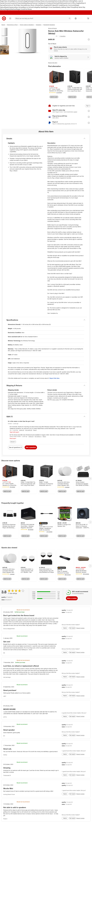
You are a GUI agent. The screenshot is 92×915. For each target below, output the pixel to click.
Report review (80, 628)
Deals (6, 7)
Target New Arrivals (6, 1)
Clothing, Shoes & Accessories (44, 1)
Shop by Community (68, 5)
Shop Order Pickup (69, 7)
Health (58, 3)
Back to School (17, 1)
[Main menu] (10, 18)
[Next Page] (90, 84)
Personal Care (36, 3)
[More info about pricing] (89, 39)
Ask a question (31, 447)
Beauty (29, 3)
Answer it (13, 441)
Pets (54, 3)
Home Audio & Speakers (27, 24)
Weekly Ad (59, 7)
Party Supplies (45, 5)
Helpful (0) (21, 430)
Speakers (38, 24)
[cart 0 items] (88, 18)
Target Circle (20, 9)
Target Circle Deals (50, 7)
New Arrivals (19, 7)
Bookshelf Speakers (49, 24)
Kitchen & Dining (68, 1)
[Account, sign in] (79, 18)
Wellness (63, 3)
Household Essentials (17, 3)
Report (35, 430)
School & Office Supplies (73, 3)
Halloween (30, 1)
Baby (25, 3)
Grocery (7, 3)
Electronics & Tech (11, 5)
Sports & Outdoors (47, 3)
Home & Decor (58, 1)
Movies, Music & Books (32, 5)
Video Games (21, 5)
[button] (53, 36)
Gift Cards (59, 5)
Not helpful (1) (38, 436)
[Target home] (4, 18)
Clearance (11, 7)
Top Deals (41, 7)
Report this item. (55, 378)
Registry (8, 9)
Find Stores (28, 9)
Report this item (52, 62)
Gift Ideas (53, 5)
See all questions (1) (15, 447)
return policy (55, 399)
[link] (53, 36)
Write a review (72, 598)
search (69, 18)
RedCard (13, 9)
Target (3, 24)
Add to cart (53, 97)
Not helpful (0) (28, 430)
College (24, 1)
